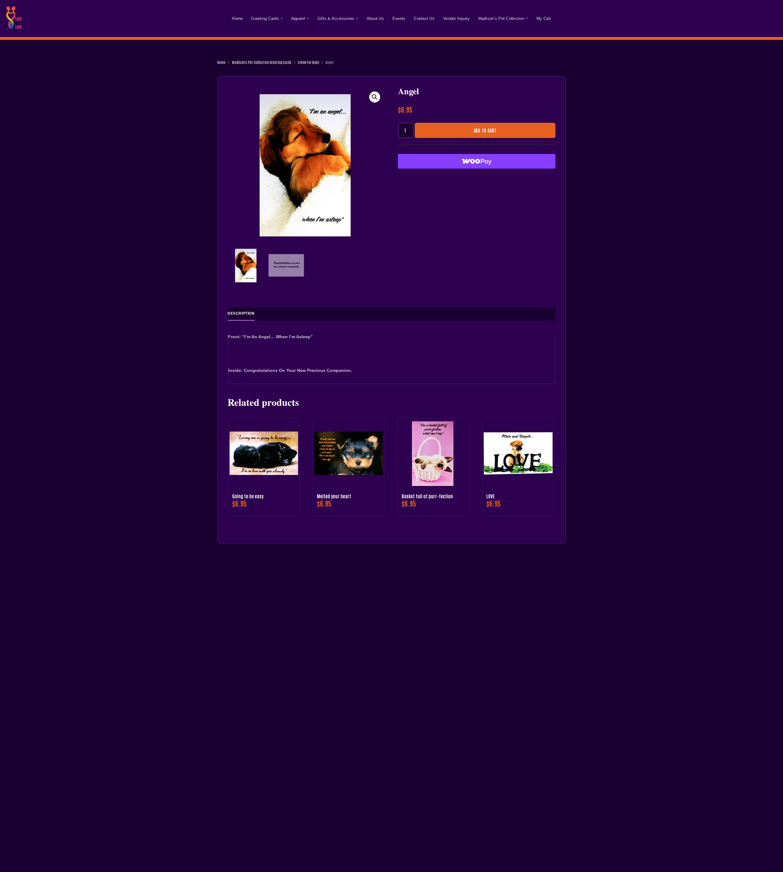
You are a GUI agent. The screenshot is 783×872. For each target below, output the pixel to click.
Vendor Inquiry (456, 18)
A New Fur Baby (308, 62)
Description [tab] (241, 313)
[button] (281, 18)
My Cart (543, 18)
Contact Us (424, 18)
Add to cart (485, 130)
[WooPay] (476, 161)
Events (399, 18)
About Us (375, 18)
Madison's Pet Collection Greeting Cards (261, 62)
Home (237, 18)
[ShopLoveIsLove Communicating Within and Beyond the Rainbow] (14, 19)
